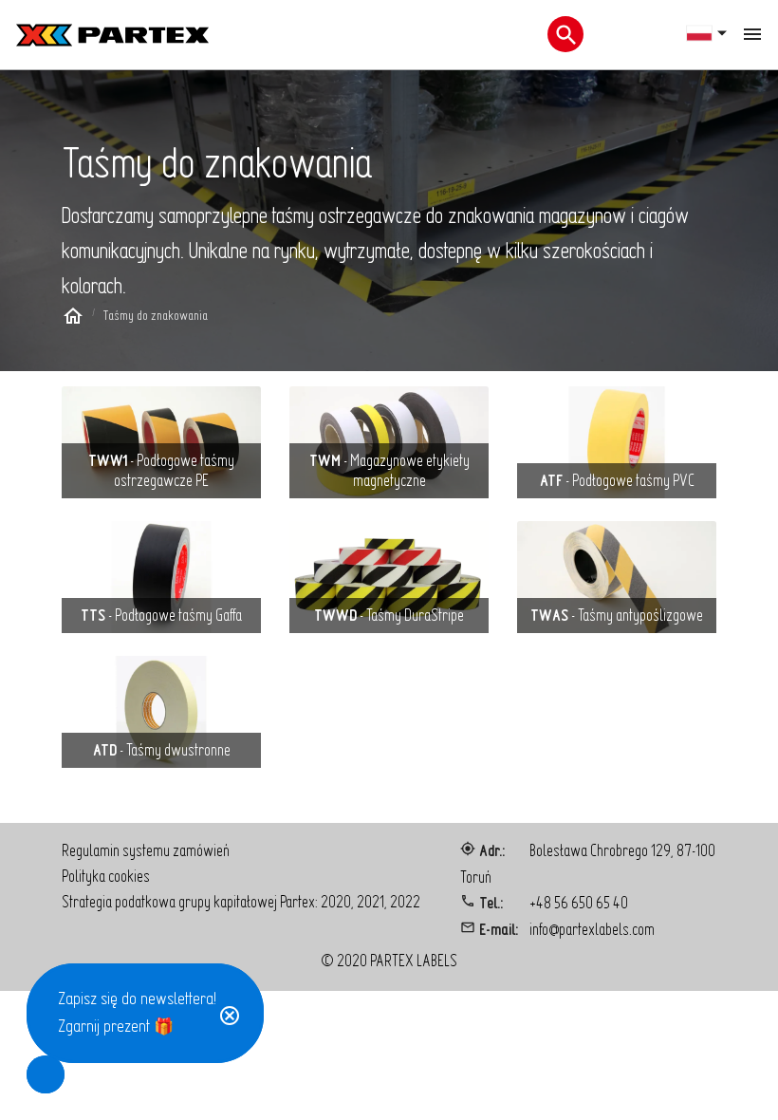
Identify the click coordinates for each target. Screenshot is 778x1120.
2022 (405, 901)
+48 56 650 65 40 (578, 902)
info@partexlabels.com (592, 929)
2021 (370, 901)
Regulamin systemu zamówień (146, 850)
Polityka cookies (106, 876)
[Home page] (73, 319)
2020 (336, 901)
